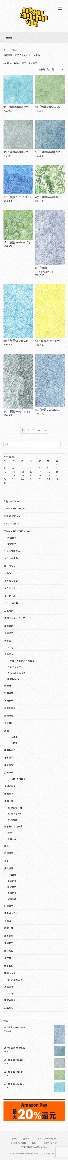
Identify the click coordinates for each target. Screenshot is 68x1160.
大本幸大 (8, 654)
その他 (7, 573)
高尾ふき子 (10, 973)
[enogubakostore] (34, 27)
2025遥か (12, 819)
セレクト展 (10, 596)
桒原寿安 (8, 765)
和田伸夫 (12, 538)
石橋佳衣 (8, 920)
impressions (12, 516)
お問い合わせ (50, 1142)
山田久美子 (10, 708)
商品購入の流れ (18, 1142)
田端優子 (8, 853)
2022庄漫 (12, 737)
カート (26, 1138)
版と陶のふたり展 (13, 826)
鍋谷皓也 (8, 966)
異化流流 (8, 868)
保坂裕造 (12, 881)
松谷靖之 (12, 887)
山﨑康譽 (8, 715)
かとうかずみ (11, 558)
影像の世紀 (13, 679)
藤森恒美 (12, 893)
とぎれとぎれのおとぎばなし (22, 661)
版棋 (6, 846)
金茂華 (7, 958)
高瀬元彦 (12, 839)
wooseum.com (53, 1153)
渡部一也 (8, 801)
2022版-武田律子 (16, 779)
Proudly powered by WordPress (21, 1153)
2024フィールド (15, 813)
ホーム (6, 50)
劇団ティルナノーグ (14, 618)
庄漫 (6, 730)
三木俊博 (12, 875)
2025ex (11, 993)
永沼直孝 (8, 793)
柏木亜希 (8, 757)
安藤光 (7, 685)
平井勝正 (8, 723)
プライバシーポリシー (45, 1138)
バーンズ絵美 (11, 603)
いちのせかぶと (12, 550)
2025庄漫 (12, 743)
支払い (35, 1142)
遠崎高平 (8, 943)
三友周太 (8, 611)
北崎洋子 (8, 633)
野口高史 (8, 951)
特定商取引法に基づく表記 (34, 1146)
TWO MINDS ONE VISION (18, 531)
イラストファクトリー (15, 588)
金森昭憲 (12, 899)
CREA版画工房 (15, 980)
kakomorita (11, 523)
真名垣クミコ (11, 913)
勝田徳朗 (8, 626)
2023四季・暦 (14, 808)
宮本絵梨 (8, 693)
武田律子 (8, 772)
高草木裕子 (10, 1000)
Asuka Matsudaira (16, 508)
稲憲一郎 (8, 928)
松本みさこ (10, 750)
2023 (10, 647)
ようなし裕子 (11, 580)
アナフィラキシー (16, 667)
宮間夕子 (8, 700)
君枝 (9, 833)
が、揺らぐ (10, 565)
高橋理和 (8, 987)
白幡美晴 (8, 905)
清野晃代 (12, 544)
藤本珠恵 (8, 936)
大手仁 (7, 641)
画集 (6, 861)
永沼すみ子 (10, 786)
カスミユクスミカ (16, 673)
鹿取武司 (8, 1008)
